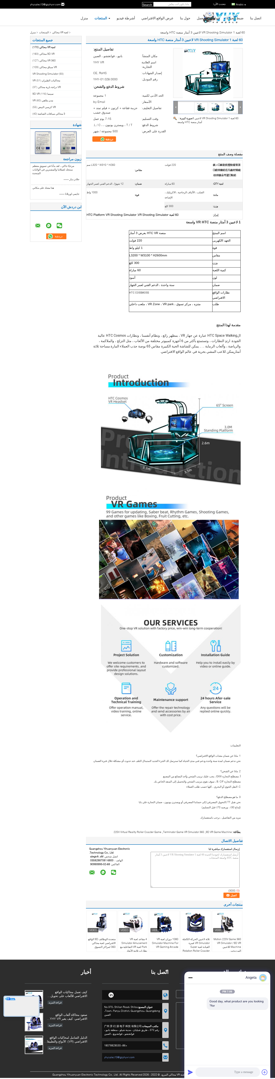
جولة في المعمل (208, 18)
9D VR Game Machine (219, 832)
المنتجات (101, 18)
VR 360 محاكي (47, 60)
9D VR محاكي (47, 53)
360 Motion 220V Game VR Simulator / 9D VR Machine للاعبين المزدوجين (227, 944)
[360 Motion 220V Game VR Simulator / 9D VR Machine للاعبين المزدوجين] (227, 922)
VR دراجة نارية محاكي (49, 87)
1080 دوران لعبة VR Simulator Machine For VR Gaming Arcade (165, 942)
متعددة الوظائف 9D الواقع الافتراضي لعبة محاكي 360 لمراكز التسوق (102, 942)
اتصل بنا (255, 18)
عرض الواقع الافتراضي (157, 18)
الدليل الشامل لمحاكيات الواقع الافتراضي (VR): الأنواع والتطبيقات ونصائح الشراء (65, 1040)
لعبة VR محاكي (60, 32)
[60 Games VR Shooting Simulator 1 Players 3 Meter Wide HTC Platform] (215, 107)
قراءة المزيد (55, 1002)
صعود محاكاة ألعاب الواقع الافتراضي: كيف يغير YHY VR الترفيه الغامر (68, 1017)
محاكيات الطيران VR (46, 80)
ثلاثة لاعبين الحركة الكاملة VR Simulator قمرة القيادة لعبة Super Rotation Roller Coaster (196, 944)
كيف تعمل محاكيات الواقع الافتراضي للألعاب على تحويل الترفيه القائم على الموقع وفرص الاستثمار (67, 994)
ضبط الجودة (235, 18)
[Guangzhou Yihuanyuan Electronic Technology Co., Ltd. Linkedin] (111, 994)
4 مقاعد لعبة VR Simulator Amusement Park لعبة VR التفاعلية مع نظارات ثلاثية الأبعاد (133, 944)
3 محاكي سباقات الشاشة (51, 113)
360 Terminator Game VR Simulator (183, 832)
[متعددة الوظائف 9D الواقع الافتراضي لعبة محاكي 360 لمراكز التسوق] (102, 922)
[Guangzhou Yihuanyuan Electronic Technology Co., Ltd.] (175, 107)
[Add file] (265, 1072)
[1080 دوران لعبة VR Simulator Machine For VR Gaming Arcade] (164, 922)
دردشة (109, 139)
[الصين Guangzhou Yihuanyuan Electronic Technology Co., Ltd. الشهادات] (43, 142)
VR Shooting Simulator (45, 73)
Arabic (240, 4)
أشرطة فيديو (126, 18)
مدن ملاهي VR (42, 100)
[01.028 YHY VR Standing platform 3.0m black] (208, 73)
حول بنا (185, 18)
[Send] (190, 1072)
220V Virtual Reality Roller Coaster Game (137, 832)
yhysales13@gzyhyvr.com (45, 4)
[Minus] (190, 977)
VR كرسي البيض (47, 107)
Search (147, 4)
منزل (84, 18)
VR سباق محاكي (48, 67)
